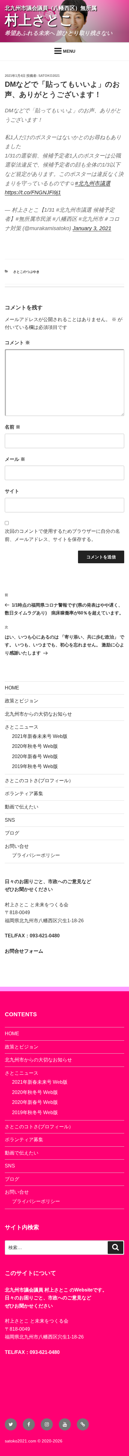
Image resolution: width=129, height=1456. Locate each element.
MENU (69, 51)
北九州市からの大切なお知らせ (38, 714)
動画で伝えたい (21, 806)
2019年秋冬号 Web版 (35, 766)
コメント (17, 342)
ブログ (12, 833)
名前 (12, 427)
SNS (10, 820)
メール (15, 459)
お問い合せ (17, 846)
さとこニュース (21, 727)
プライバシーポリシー (36, 855)
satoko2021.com (20, 1441)
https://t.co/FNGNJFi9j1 (33, 192)
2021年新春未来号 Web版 (40, 736)
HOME (12, 687)
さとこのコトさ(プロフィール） (39, 780)
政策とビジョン (21, 700)
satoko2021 (49, 75)
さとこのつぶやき (26, 271)
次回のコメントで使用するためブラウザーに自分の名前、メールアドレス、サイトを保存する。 (62, 535)
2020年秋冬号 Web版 (35, 746)
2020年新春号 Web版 (35, 756)
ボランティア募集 (24, 793)
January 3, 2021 (92, 228)
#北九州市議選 (92, 183)
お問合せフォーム (24, 951)
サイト (12, 491)
